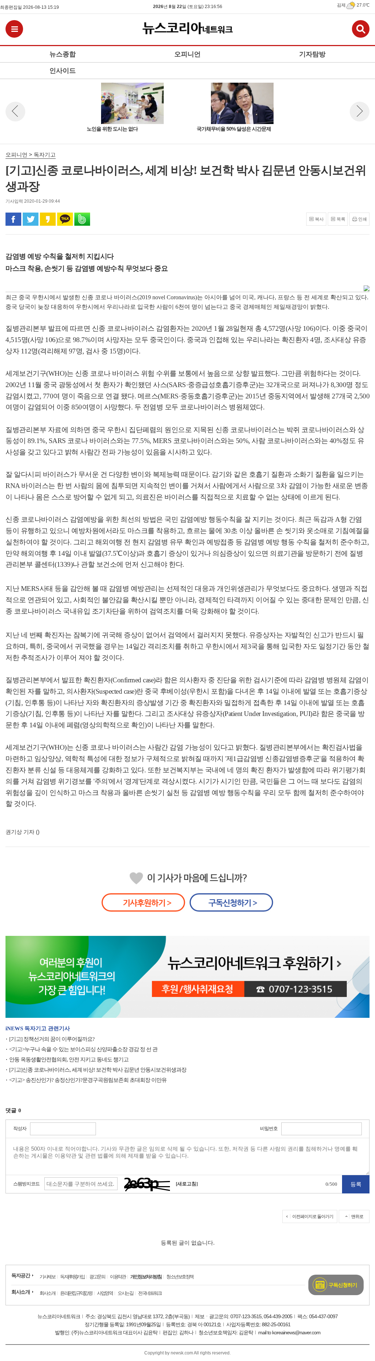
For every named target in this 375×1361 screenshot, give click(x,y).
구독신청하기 (342, 1285)
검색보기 (361, 29)
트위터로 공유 (30, 219)
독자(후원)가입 (72, 1276)
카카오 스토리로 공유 (48, 219)
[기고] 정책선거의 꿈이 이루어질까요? (51, 1039)
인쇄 (362, 219)
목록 (341, 219)
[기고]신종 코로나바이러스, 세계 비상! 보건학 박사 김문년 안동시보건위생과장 (97, 1070)
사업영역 (104, 1293)
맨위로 (357, 1216)
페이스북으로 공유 (13, 219)
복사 (319, 219)
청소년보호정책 (179, 1276)
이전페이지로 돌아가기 (312, 1216)
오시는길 (125, 1293)
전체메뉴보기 (14, 29)
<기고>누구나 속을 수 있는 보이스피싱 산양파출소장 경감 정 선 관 (83, 1049)
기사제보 (47, 1276)
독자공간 (20, 1275)
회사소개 (20, 1292)
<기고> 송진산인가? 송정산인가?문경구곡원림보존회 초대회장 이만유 (88, 1080)
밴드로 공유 (82, 219)
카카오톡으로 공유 (65, 219)
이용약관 (117, 1276)
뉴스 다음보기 (360, 111)
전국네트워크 (149, 1293)
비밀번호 (269, 1128)
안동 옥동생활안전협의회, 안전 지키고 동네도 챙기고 (69, 1059)
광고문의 (97, 1276)
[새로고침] (187, 1183)
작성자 (19, 1128)
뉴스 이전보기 (15, 111)
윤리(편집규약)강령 (76, 1293)
